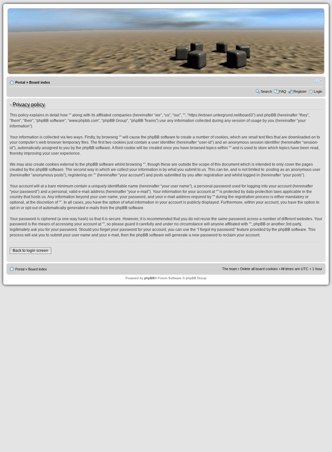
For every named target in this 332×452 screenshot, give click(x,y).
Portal (20, 82)
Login (318, 91)
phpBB (149, 278)
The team (229, 269)
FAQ (282, 91)
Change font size (317, 81)
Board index (39, 82)
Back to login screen (30, 250)
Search (266, 91)
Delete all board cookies (259, 269)
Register (300, 91)
